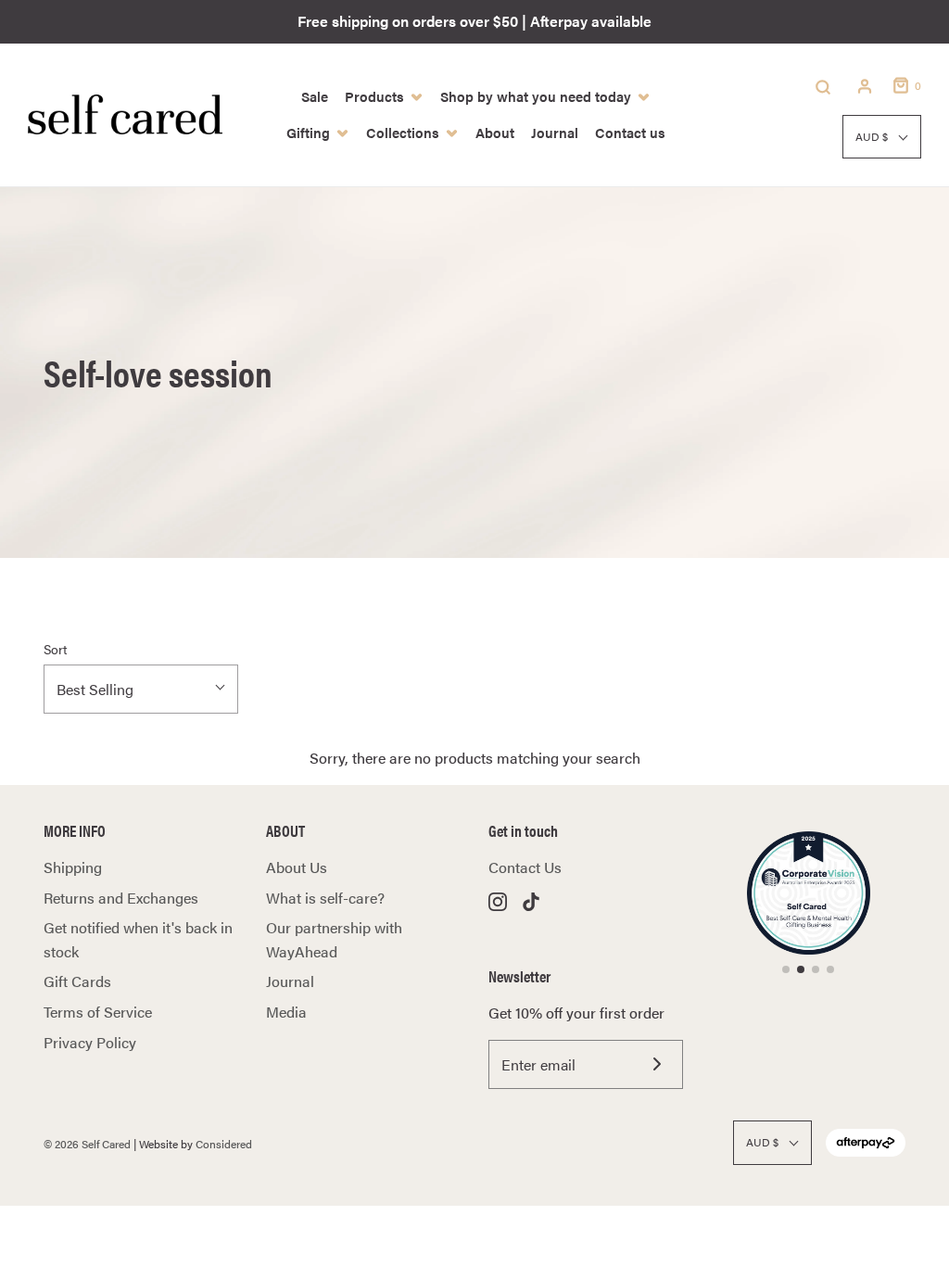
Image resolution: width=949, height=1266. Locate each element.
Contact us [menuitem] (630, 132)
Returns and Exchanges (121, 897)
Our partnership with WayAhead (334, 939)
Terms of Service (98, 1011)
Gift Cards (77, 981)
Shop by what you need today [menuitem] (535, 96)
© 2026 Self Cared (87, 1143)
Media (286, 1011)
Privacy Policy (90, 1042)
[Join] (656, 1064)
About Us (296, 867)
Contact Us (525, 867)
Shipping (73, 867)
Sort (55, 648)
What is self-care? (325, 897)
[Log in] (865, 86)
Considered (224, 1143)
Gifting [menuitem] (308, 132)
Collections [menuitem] (402, 132)
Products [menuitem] (374, 96)
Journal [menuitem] (554, 132)
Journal (290, 981)
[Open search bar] (823, 86)
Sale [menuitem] (314, 96)
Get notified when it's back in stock (138, 939)
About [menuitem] (494, 132)
